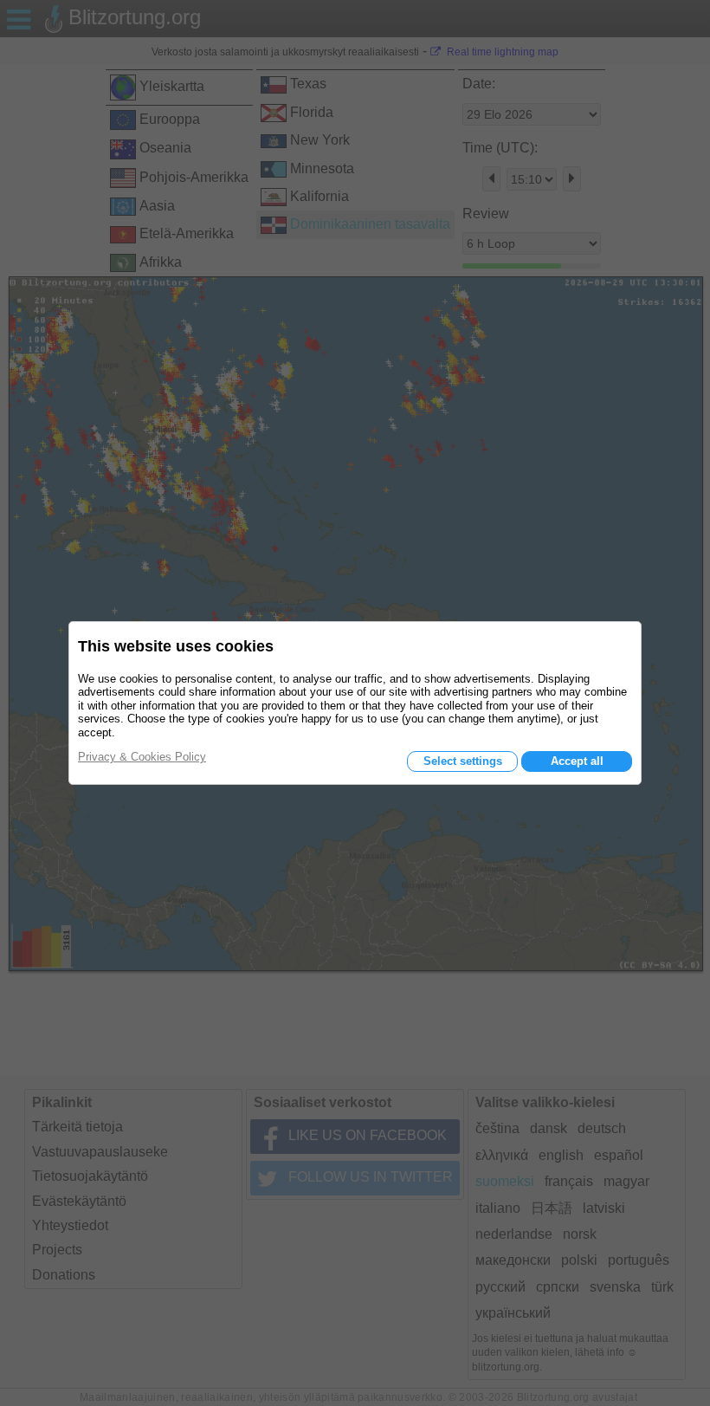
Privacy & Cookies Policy (142, 756)
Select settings (462, 761)
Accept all (577, 761)
